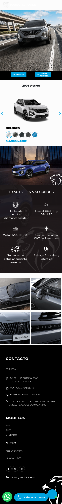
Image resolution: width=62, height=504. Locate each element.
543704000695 (25, 394)
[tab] (8, 134)
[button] (3, 44)
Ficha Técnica (44, 75)
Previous (2, 113)
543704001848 (22, 388)
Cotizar (20, 75)
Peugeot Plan (13, 458)
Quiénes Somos (14, 451)
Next (59, 113)
